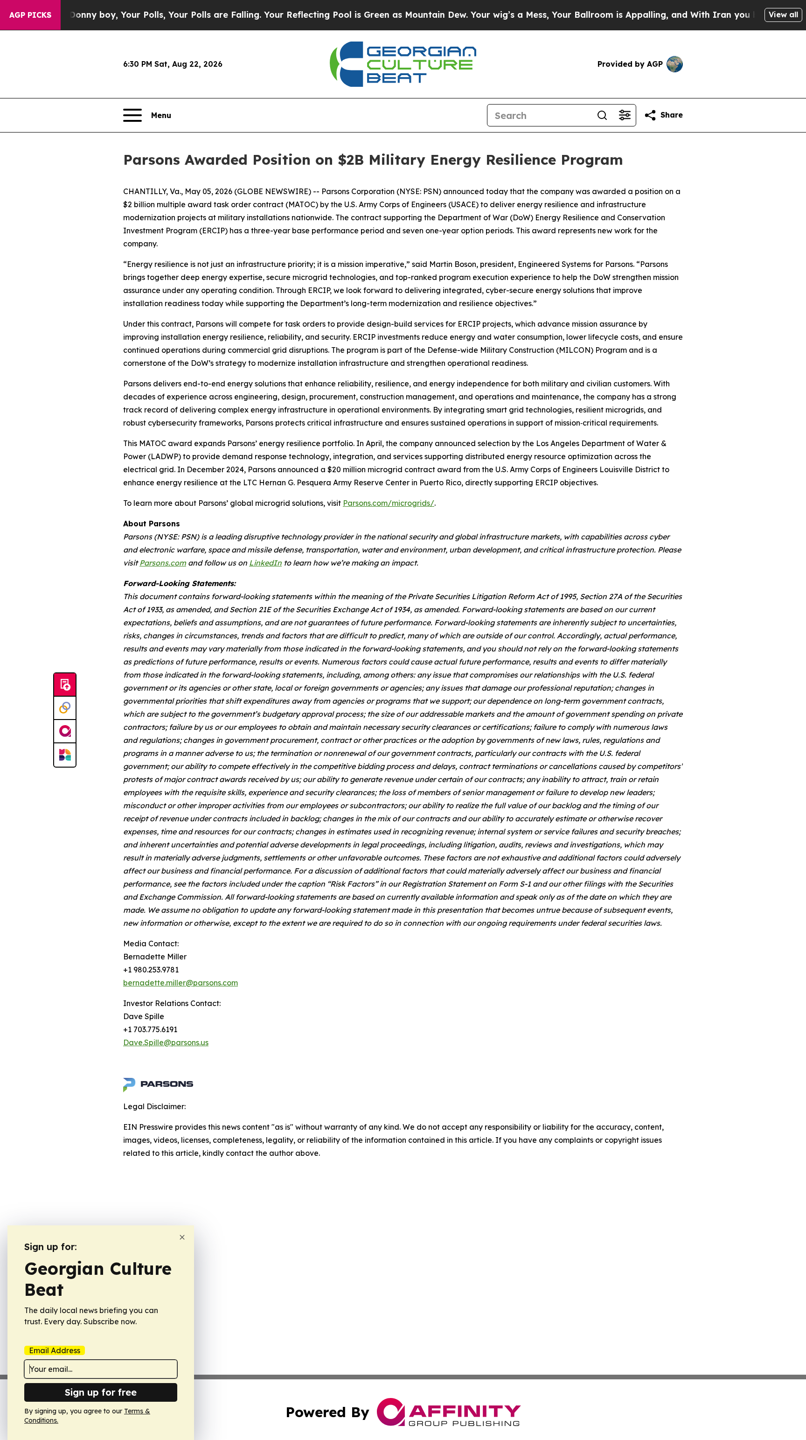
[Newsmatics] (65, 755)
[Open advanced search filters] (624, 115)
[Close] (182, 1237)
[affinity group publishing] (65, 731)
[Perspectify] (65, 708)
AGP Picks (30, 15)
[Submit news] (65, 685)
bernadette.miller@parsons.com (180, 982)
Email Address (54, 1350)
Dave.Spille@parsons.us (165, 1042)
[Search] (602, 115)
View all (783, 14)
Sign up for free (101, 1392)
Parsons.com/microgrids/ (388, 503)
